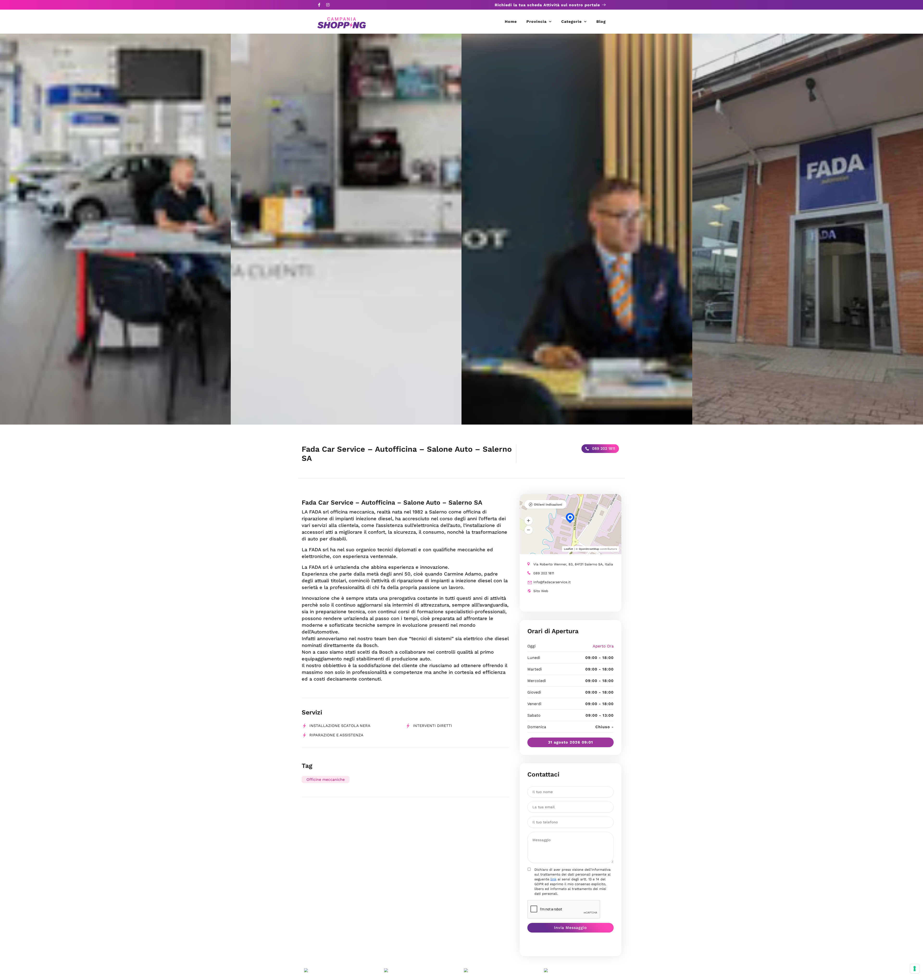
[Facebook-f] (319, 5)
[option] (115, 229)
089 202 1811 (603, 448)
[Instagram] (328, 5)
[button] (528, 520)
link (553, 879)
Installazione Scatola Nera (339, 725)
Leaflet (568, 549)
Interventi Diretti (432, 725)
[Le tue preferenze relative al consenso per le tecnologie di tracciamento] (914, 968)
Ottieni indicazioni (548, 504)
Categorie (571, 21)
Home (511, 21)
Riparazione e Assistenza (336, 735)
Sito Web (540, 591)
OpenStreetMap (589, 549)
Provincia (536, 21)
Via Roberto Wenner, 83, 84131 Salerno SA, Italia (573, 564)
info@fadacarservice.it (552, 582)
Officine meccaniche (325, 779)
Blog (601, 21)
